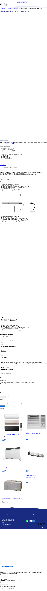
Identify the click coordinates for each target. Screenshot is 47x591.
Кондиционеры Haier (12, 8)
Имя (1, 399)
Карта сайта (43, 527)
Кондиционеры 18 (33, 162)
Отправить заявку (3, 584)
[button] (3, 4)
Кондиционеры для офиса (18, 163)
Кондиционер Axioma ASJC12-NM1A (33, 433)
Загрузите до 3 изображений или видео (8, 395)
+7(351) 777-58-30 (9, 522)
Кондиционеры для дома (7, 163)
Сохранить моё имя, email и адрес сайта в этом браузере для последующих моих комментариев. (21, 403)
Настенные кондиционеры (29, 163)
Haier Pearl (20, 8)
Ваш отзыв (2, 392)
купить (3, 440)
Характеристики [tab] (10, 167)
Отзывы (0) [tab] (16, 167)
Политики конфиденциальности (18, 582)
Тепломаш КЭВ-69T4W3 (31, 477)
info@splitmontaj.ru (8, 524)
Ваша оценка (2, 383)
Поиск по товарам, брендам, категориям (8, 586)
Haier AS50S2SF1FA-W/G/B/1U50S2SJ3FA (11, 434)
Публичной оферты (6, 582)
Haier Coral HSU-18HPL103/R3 (8, 143)
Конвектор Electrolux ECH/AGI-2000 (10, 467)
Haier (12, 174)
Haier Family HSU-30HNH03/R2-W (39, 339)
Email (1, 401)
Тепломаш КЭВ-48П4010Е (31, 467)
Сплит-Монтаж (3, 8)
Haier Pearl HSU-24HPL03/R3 (25, 339)
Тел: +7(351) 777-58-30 (25, 2)
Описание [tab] (4, 167)
